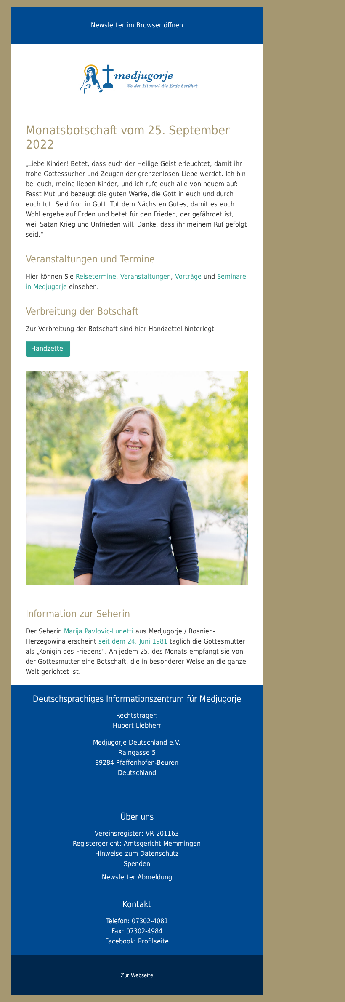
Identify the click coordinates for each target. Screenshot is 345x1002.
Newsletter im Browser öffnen (137, 25)
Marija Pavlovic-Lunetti (98, 631)
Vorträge (188, 277)
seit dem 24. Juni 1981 (134, 641)
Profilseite (153, 941)
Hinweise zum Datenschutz (137, 854)
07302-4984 (144, 931)
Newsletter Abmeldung (137, 877)
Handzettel (48, 349)
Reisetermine (96, 277)
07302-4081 (150, 921)
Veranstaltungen (145, 277)
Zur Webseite (137, 975)
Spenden (137, 864)
